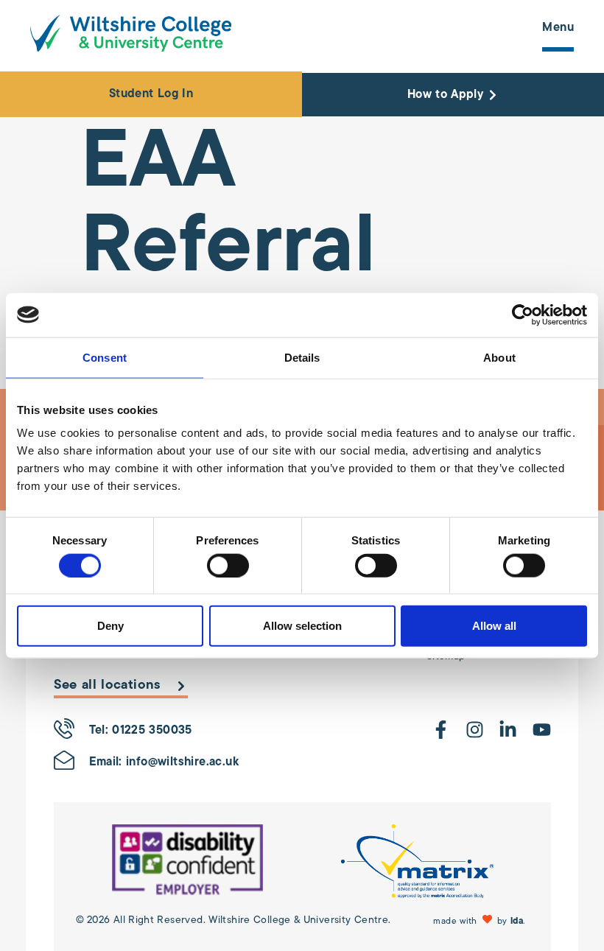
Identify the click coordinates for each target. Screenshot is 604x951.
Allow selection (302, 626)
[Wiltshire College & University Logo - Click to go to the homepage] (130, 33)
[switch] (228, 565)
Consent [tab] (104, 357)
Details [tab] (302, 357)
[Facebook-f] (441, 729)
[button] (480, 921)
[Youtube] (542, 729)
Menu (558, 28)
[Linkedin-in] (508, 729)
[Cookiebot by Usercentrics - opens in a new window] (522, 314)
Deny (110, 626)
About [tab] (499, 357)
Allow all (494, 626)
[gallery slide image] (187, 861)
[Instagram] (475, 729)
